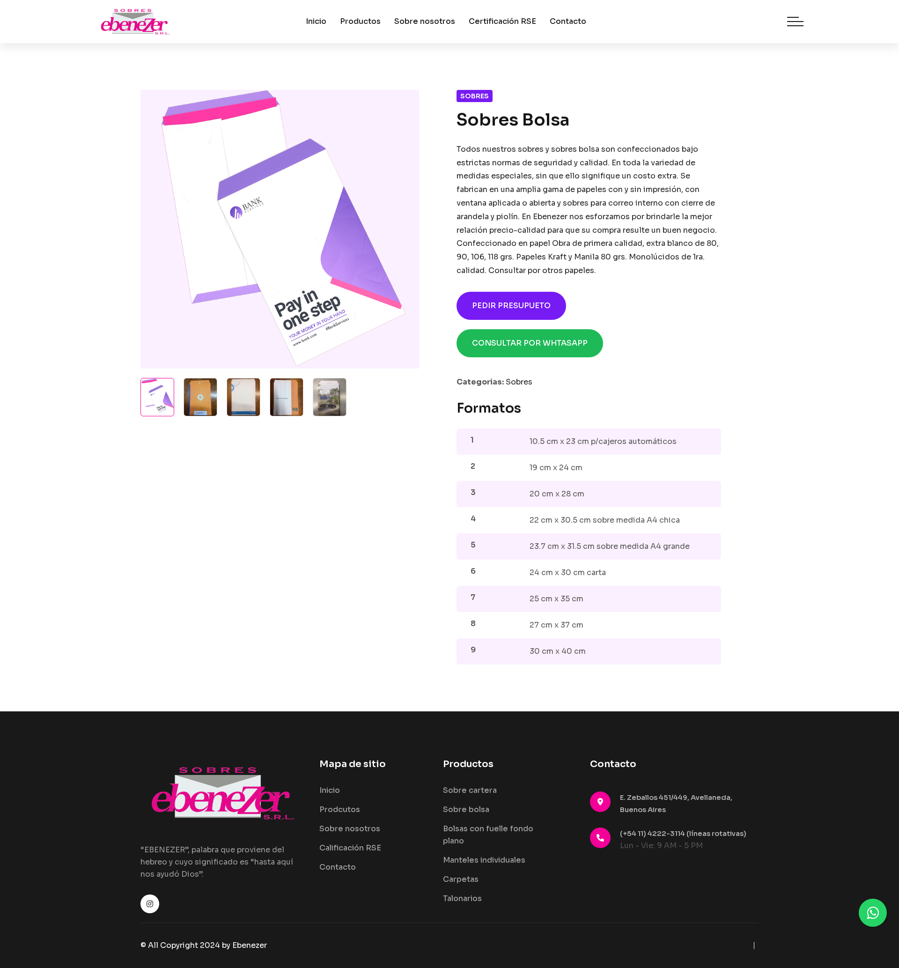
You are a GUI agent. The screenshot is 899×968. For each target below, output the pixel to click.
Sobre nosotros (424, 21)
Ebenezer (249, 945)
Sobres (474, 96)
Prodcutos (339, 809)
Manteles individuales (484, 860)
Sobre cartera (470, 790)
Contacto (568, 21)
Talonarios (462, 898)
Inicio (316, 21)
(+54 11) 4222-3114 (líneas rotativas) (683, 833)
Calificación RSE (350, 848)
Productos (360, 21)
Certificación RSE (502, 21)
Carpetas (461, 879)
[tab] (157, 397)
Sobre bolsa (466, 809)
